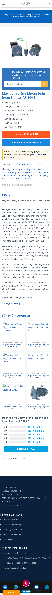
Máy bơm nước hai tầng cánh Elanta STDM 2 (13, 345)
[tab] (26, 195)
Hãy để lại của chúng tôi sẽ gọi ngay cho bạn (28, 74)
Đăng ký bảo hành (11, 157)
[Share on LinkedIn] (29, 185)
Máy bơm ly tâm (34, 14)
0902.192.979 (36, 154)
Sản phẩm (19, 14)
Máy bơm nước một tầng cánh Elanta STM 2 (38, 408)
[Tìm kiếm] (49, 3)
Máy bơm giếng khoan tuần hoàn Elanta (20, 172)
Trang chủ (7, 14)
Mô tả (6, 195)
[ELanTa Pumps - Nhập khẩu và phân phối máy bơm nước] (26, 3)
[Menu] (3, 3)
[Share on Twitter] (14, 185)
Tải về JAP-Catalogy (12, 303)
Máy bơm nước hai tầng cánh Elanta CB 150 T (13, 376)
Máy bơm (11, 169)
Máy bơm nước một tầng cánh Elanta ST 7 (38, 376)
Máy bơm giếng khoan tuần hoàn (31, 15)
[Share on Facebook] (9, 185)
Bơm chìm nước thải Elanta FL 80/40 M (13, 408)
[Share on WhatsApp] (4, 185)
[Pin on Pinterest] (24, 185)
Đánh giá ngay (26, 449)
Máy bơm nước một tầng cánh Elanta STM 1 (38, 345)
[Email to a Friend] (19, 185)
